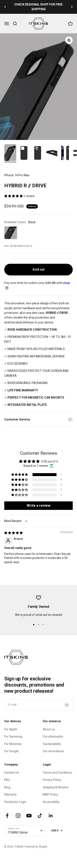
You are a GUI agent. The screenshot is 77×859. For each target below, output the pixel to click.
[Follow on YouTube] (29, 815)
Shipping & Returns (55, 787)
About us (49, 729)
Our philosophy (53, 736)
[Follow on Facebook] (7, 815)
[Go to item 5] (65, 153)
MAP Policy (50, 794)
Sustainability (52, 744)
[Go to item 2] (24, 153)
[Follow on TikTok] (40, 815)
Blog (7, 787)
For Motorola (12, 744)
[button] (13, 196)
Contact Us (11, 772)
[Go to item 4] (51, 153)
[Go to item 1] (10, 153)
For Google (11, 751)
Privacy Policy (52, 779)
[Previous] (5, 7)
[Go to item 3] (38, 153)
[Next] (72, 7)
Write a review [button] (38, 506)
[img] (13, 533)
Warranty (10, 794)
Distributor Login (15, 802)
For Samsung (13, 736)
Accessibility (51, 802)
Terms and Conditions (57, 772)
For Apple (10, 729)
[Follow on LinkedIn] (51, 815)
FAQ (7, 779)
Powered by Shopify (36, 846)
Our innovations (53, 751)
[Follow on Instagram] (18, 815)
